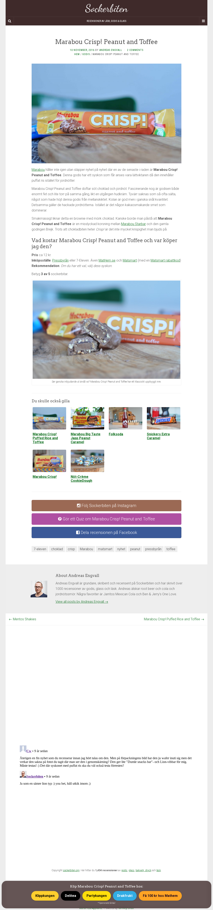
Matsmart (130, 260)
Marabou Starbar (133, 224)
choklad (57, 549)
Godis (86, 54)
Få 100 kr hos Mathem (160, 896)
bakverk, (140, 870)
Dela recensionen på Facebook (108, 532)
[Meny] (203, 21)
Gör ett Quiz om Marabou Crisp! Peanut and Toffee (108, 518)
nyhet (121, 549)
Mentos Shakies (22, 619)
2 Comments (135, 50)
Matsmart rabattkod (165, 260)
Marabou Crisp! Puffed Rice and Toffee (174, 619)
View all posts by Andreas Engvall (82, 602)
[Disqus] (106, 677)
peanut (135, 549)
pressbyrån (153, 549)
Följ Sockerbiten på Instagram (108, 505)
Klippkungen (44, 896)
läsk (158, 870)
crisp (71, 549)
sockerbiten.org (71, 870)
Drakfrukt (125, 896)
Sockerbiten (106, 8)
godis (124, 870)
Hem (77, 54)
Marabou (38, 170)
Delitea (70, 896)
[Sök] (10, 21)
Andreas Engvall (110, 50)
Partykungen (97, 896)
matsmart (105, 549)
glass (131, 870)
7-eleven (40, 549)
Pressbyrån (60, 260)
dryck (148, 870)
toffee (170, 549)
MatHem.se (107, 260)
